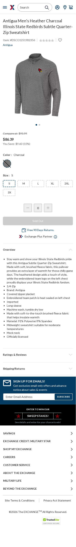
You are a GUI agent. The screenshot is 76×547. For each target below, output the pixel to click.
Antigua (8, 45)
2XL (67, 183)
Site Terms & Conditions (20, 500)
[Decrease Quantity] (28, 208)
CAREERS (9, 457)
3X (9, 192)
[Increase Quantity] (48, 208)
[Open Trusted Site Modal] (51, 521)
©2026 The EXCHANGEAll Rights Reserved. (38, 511)
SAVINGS (9, 433)
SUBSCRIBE (63, 396)
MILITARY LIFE (12, 480)
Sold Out (37, 221)
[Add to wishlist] (60, 40)
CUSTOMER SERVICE (16, 465)
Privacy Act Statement (57, 500)
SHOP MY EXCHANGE (17, 449)
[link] (46, 40)
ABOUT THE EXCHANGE (19, 473)
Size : (6, 175)
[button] (38, 355)
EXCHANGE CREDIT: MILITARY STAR (27, 441)
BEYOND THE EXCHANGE (20, 488)
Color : (7, 154)
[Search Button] (47, 7)
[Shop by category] (5, 7)
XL (52, 183)
